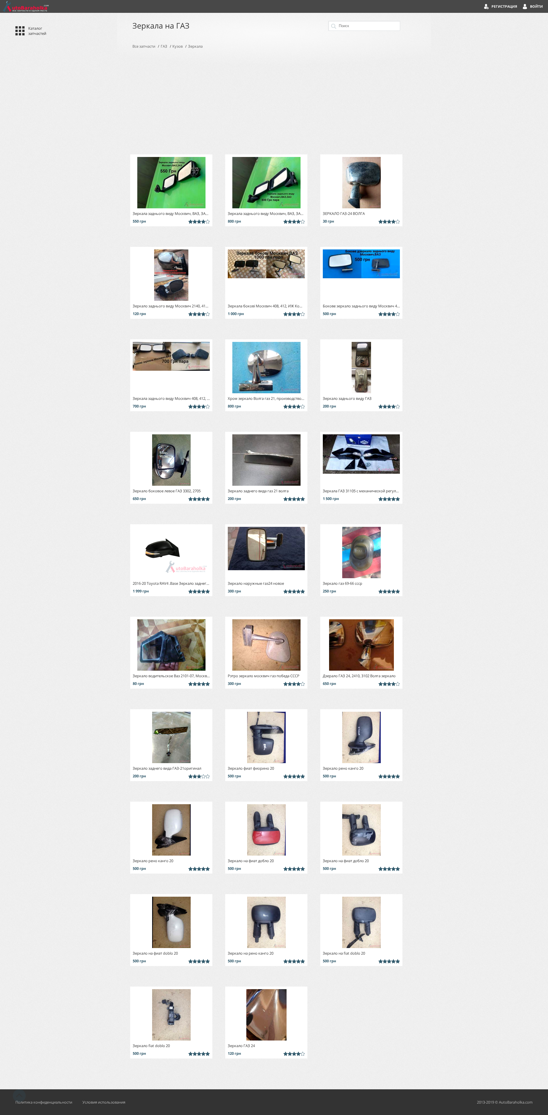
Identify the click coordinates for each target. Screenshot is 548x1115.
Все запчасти (143, 46)
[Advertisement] (274, 102)
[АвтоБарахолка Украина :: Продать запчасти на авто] (26, 6)
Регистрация (504, 6)
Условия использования (103, 1102)
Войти (536, 6)
